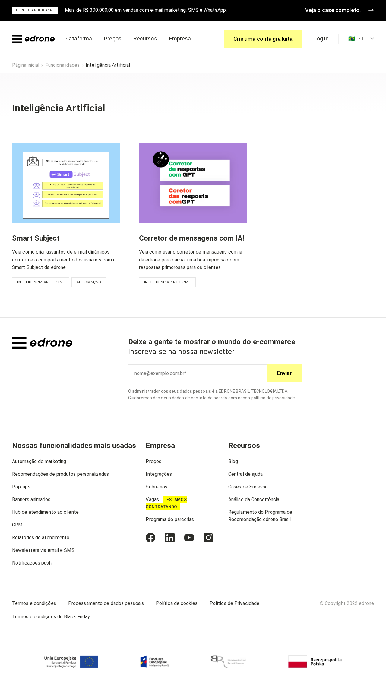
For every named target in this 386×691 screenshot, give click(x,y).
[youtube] (189, 537)
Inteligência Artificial (40, 282)
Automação (89, 282)
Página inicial (25, 65)
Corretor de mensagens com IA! (192, 238)
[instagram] (208, 537)
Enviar (284, 373)
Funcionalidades (62, 65)
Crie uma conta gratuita (263, 39)
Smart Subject (35, 238)
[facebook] (150, 537)
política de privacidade (273, 397)
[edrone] (33, 39)
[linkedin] (170, 537)
